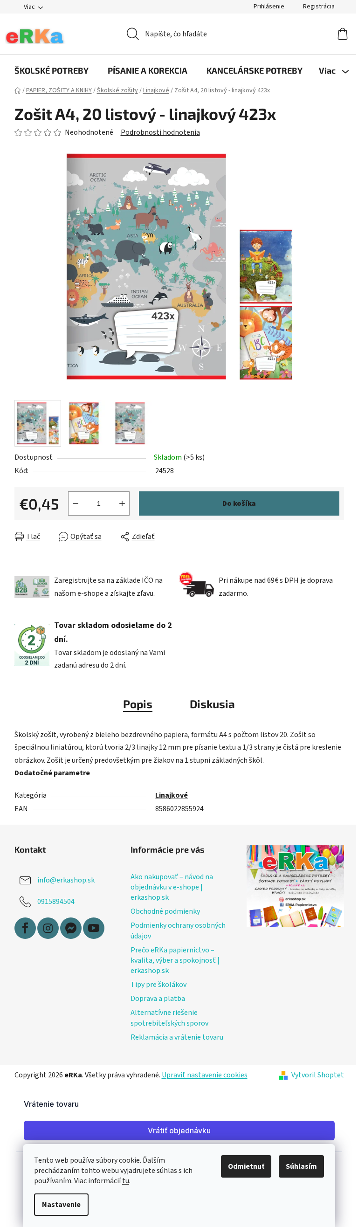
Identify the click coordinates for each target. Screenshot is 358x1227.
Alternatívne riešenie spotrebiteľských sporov (169, 1017)
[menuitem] (51, 70)
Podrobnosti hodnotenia (160, 132)
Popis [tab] (137, 703)
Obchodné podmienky (165, 911)
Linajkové (171, 795)
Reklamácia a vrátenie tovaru (177, 1037)
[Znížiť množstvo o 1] (76, 503)
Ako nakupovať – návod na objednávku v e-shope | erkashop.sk (172, 887)
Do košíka (239, 503)
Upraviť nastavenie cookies (205, 1075)
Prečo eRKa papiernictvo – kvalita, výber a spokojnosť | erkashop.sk (175, 960)
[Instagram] (48, 928)
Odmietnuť (246, 1166)
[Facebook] (25, 928)
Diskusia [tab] (212, 703)
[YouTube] (93, 928)
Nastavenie (61, 1204)
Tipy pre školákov (158, 984)
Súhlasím (301, 1166)
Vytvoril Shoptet (317, 1075)
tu (125, 1181)
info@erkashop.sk (66, 880)
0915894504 (56, 901)
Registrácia (319, 6)
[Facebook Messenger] (71, 928)
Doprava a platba (158, 998)
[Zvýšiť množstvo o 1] (122, 503)
